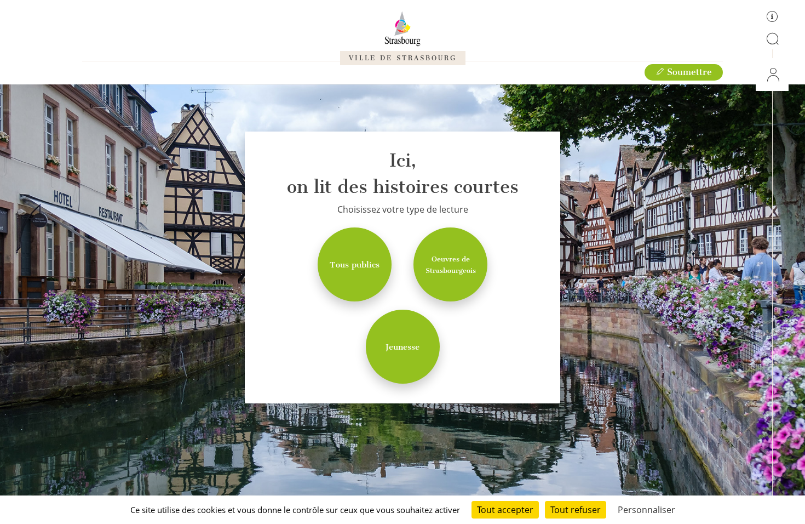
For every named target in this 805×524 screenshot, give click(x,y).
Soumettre (688, 72)
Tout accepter (505, 510)
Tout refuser (575, 510)
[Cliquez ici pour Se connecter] (772, 74)
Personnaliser (646, 510)
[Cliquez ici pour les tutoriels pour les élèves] (772, 18)
